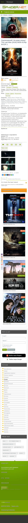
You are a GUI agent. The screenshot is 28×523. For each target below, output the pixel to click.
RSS (26, 183)
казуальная (6, 450)
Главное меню (8, 12)
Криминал (6, 419)
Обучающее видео (9, 425)
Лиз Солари (22, 100)
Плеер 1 (7, 144)
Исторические (7, 421)
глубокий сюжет (7, 447)
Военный (6, 387)
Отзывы (4, 179)
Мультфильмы (7, 369)
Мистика (6, 417)
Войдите (3, 184)
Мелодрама (7, 413)
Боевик (7, 93)
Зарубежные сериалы (9, 373)
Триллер (8, 95)
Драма (12, 93)
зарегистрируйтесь (11, 184)
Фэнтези (6, 406)
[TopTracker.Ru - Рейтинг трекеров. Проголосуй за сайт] (4, 487)
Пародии (6, 427)
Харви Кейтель (21, 99)
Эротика (6, 431)
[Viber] (9, 175)
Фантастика (18, 93)
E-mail (4, 336)
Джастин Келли (14, 100)
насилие (12, 456)
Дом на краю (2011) (7, 323)
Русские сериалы (8, 375)
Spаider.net (7, 502)
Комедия (6, 377)
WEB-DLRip (14, 83)
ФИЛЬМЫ (7, 478)
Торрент (20, 144)
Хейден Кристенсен (11, 99)
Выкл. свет (5, 148)
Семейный (6, 410)
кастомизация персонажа (9, 453)
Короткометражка (8, 423)
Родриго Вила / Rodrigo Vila (15, 97)
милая (21, 453)
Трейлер (3, 144)
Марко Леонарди (5, 100)
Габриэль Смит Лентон (13, 103)
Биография (7, 402)
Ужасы (5, 392)
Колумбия (15, 87)
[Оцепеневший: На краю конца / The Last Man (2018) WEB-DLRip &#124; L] (14, 62)
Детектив (6, 381)
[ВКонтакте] (2, 175)
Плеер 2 (12, 144)
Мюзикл (6, 400)
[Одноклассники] (4, 175)
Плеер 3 (16, 144)
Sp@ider (17, 172)
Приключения (7, 394)
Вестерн (6, 396)
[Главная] (1, 15)
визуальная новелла (8, 444)
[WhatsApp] (11, 175)
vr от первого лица (13, 441)
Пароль (4, 340)
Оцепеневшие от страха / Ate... (9, 257)
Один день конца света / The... (9, 224)
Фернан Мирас (18, 101)
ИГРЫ (2, 478)
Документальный (8, 383)
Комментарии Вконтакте (14, 179)
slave (4, 441)
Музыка (6, 398)
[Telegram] (13, 175)
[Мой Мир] (6, 175)
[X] (7, 175)
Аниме (5, 371)
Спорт (5, 404)
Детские (6, 385)
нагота (4, 456)
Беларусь (9, 87)
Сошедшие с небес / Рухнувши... (9, 290)
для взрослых (17, 447)
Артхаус (6, 429)
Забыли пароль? (6, 346)
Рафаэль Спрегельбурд (7, 101)
